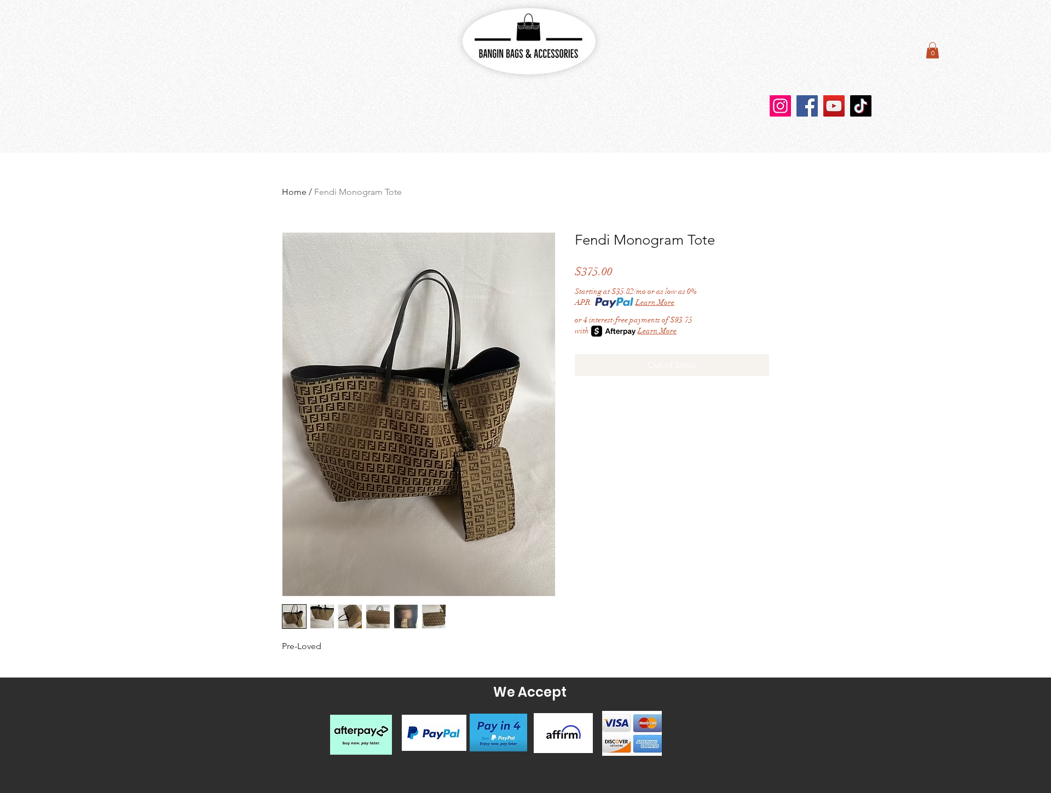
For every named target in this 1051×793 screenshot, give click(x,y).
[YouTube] (834, 106)
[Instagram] (780, 106)
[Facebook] (807, 106)
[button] (932, 50)
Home (294, 192)
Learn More (655, 302)
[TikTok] (860, 106)
